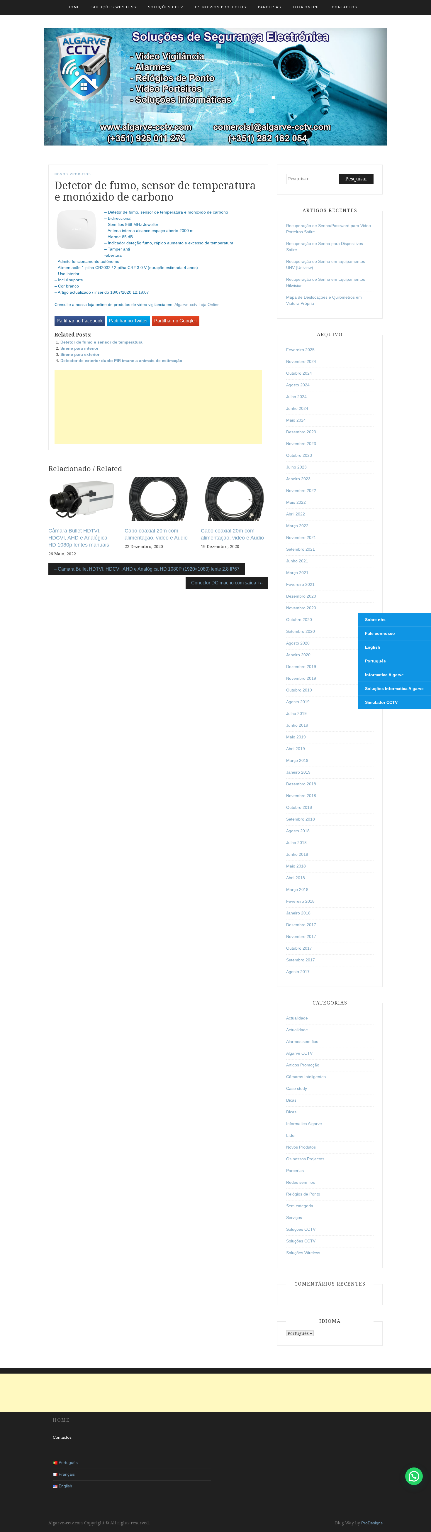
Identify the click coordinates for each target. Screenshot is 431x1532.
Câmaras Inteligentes (306, 1076)
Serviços (294, 1217)
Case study (296, 1088)
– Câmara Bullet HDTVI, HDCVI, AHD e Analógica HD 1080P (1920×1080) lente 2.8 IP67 (147, 569)
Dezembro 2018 (301, 784)
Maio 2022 (296, 502)
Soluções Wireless (113, 7)
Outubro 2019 (299, 690)
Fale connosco (380, 633)
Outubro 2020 (299, 619)
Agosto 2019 (298, 701)
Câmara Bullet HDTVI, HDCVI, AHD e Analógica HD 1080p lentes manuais (78, 538)
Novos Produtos (73, 174)
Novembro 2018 (301, 795)
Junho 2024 (297, 408)
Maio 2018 (296, 866)
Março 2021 (297, 572)
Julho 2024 (296, 396)
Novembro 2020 (301, 608)
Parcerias (269, 7)
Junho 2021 (297, 561)
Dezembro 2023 (301, 431)
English (372, 647)
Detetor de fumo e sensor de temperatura (101, 342)
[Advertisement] (158, 407)
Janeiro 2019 (298, 772)
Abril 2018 (295, 877)
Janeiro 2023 (298, 478)
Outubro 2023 (299, 455)
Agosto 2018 (298, 830)
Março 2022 (297, 525)
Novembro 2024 (301, 361)
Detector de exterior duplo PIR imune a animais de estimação (121, 360)
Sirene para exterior (79, 354)
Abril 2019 (295, 748)
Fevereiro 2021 (300, 584)
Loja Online (306, 7)
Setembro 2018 (300, 819)
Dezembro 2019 (301, 666)
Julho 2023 (296, 467)
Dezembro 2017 (301, 924)
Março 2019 (297, 760)
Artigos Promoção (302, 1065)
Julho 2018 (296, 842)
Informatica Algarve (304, 1123)
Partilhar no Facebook (80, 320)
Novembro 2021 (301, 537)
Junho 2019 (297, 725)
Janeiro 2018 (298, 913)
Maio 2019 (296, 737)
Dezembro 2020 (301, 596)
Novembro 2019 (301, 678)
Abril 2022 (295, 514)
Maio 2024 (296, 420)
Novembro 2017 (301, 936)
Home (74, 7)
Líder (291, 1135)
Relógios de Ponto (303, 1194)
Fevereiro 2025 (300, 349)
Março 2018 (297, 889)
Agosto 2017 (298, 971)
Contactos (344, 7)
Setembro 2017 (300, 960)
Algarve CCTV (299, 1053)
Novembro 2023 (301, 443)
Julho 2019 (296, 713)
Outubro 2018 (299, 807)
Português (375, 661)
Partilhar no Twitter (128, 320)
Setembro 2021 (300, 549)
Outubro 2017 (299, 948)
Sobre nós (375, 619)
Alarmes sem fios (302, 1041)
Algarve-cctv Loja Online (197, 304)
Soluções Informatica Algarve (394, 688)
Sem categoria (299, 1205)
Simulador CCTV (381, 702)
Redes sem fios (300, 1182)
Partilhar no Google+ (175, 320)
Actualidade (297, 1018)
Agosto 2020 (298, 643)
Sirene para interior (79, 348)
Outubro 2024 (299, 373)
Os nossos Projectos (220, 7)
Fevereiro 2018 (300, 901)
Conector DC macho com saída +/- (227, 582)
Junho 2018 (297, 854)
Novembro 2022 (301, 490)
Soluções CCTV (165, 7)
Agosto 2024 (298, 385)
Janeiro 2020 (298, 654)
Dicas (291, 1100)
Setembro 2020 (300, 631)
